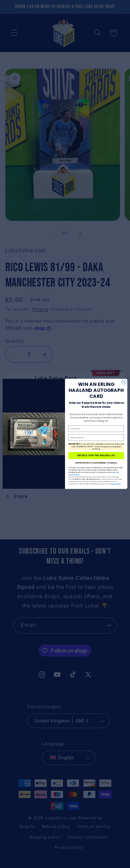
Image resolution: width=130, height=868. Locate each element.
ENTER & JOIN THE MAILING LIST (96, 455)
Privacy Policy (116, 484)
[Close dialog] (124, 382)
